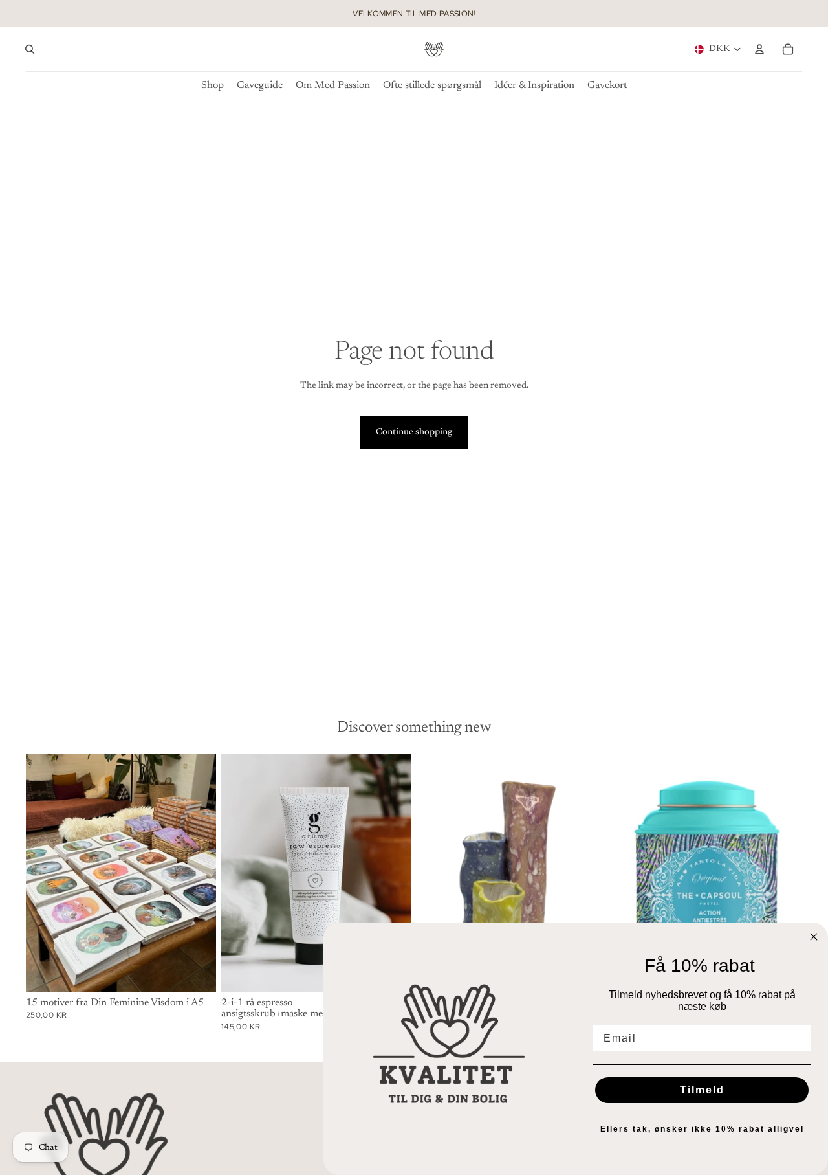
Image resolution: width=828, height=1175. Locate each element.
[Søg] (30, 49)
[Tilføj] (196, 972)
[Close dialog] (814, 937)
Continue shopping (414, 432)
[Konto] (759, 49)
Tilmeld (702, 1089)
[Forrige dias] (45, 873)
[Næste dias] (196, 873)
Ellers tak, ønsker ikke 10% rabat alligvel (702, 1129)
